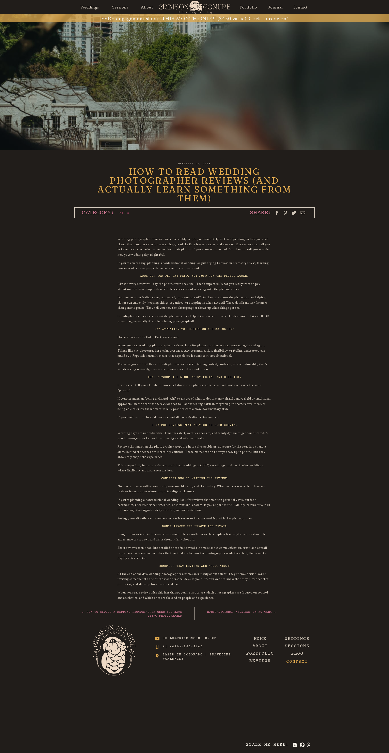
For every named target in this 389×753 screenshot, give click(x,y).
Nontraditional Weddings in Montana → (242, 612)
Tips (124, 213)
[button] (276, 212)
